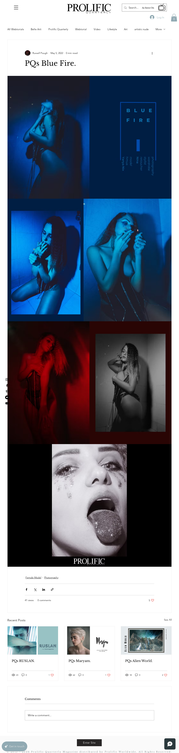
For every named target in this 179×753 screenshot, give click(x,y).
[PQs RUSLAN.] (33, 640)
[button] (16, 7)
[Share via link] (52, 589)
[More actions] (152, 53)
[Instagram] (7, 379)
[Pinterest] (7, 391)
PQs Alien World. (139, 661)
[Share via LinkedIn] (43, 589)
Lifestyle (112, 29)
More (159, 29)
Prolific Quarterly (58, 29)
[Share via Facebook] (26, 589)
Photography (51, 577)
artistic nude (141, 29)
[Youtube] (7, 403)
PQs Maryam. (80, 661)
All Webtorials (15, 29)
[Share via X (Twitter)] (35, 589)
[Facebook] (7, 385)
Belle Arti (36, 29)
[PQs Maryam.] (89, 640)
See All (168, 619)
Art (125, 29)
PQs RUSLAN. (23, 661)
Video (97, 29)
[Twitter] (7, 397)
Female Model (33, 577)
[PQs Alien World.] (146, 640)
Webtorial (81, 29)
